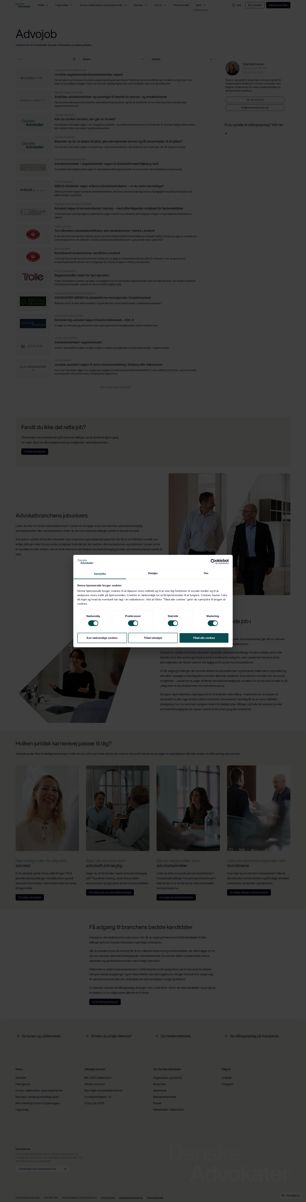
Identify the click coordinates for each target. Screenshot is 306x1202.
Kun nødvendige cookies (102, 637)
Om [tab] (206, 573)
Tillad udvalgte (153, 637)
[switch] (133, 623)
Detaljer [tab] (153, 573)
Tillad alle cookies (204, 637)
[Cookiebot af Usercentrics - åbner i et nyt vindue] (213, 561)
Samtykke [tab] (100, 573)
